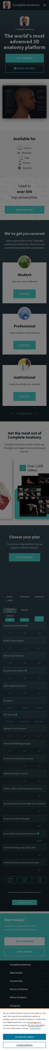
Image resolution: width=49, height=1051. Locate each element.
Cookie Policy (35, 1028)
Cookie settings (34, 1025)
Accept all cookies (24, 1036)
